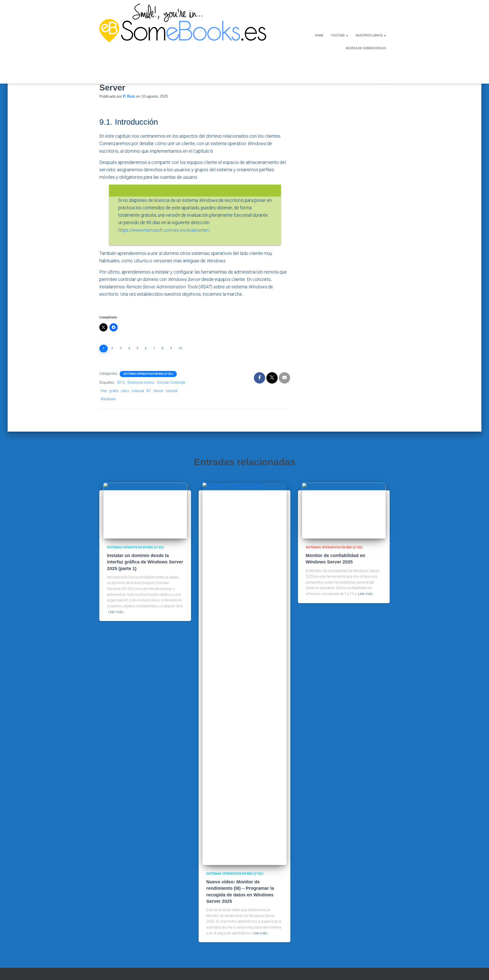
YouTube (338, 35)
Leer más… (116, 612)
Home (319, 35)
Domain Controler (171, 382)
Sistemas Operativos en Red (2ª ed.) (148, 373)
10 (180, 348)
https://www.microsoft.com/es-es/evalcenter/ (164, 230)
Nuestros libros (369, 35)
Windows (108, 399)
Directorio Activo (141, 382)
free (104, 391)
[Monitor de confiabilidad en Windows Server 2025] (344, 510)
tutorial (171, 391)
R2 (148, 391)
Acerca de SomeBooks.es (366, 48)
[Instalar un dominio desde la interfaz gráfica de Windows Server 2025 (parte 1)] (145, 510)
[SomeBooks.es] (181, 42)
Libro (125, 391)
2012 (121, 382)
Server (158, 391)
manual (138, 391)
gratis (113, 391)
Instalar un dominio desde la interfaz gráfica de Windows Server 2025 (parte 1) (145, 562)
